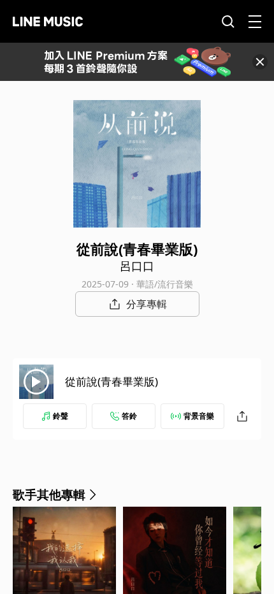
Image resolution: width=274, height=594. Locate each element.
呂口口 (137, 265)
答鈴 (129, 415)
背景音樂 (199, 415)
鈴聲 (60, 415)
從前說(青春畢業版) (111, 381)
